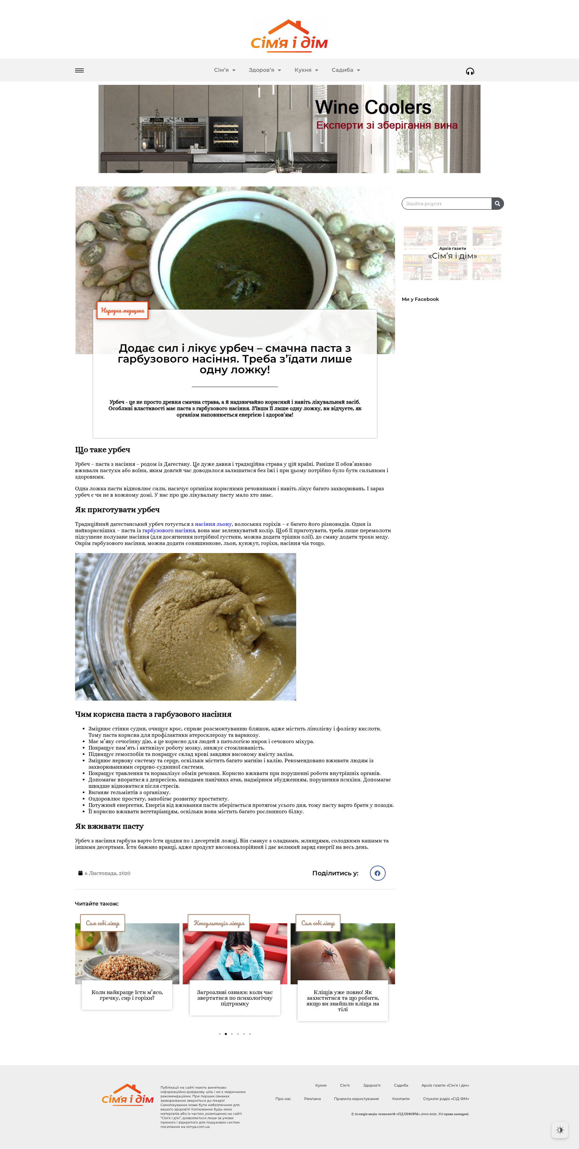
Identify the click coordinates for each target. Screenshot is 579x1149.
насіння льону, (214, 524)
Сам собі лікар (256, 923)
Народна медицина (122, 310)
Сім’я (221, 70)
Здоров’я (261, 70)
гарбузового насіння (168, 530)
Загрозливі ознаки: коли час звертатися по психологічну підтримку (173, 998)
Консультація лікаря (156, 923)
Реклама (312, 1098)
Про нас (283, 1098)
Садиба (342, 70)
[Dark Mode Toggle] (560, 1130)
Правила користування (356, 1098)
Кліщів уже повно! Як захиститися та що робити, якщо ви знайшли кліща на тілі (280, 1001)
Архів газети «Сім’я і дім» (445, 1085)
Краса (354, 923)
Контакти (401, 1098)
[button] (378, 873)
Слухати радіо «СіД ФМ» (446, 1098)
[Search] (498, 203)
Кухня (303, 70)
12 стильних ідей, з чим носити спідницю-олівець (388, 995)
